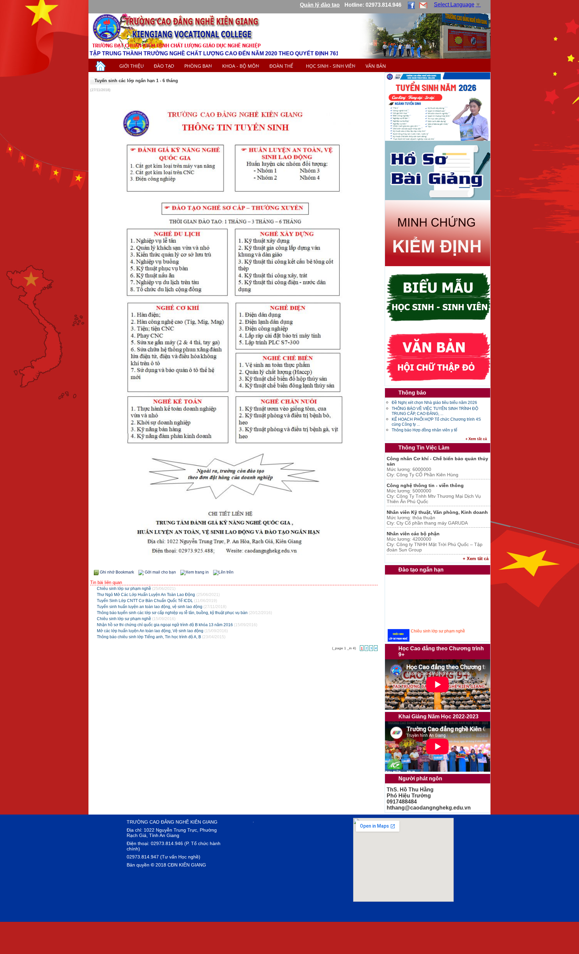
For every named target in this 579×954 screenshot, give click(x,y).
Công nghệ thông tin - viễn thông (425, 485)
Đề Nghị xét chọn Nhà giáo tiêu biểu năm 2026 (434, 402)
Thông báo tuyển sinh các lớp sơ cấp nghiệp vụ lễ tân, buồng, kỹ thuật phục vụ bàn (173, 612)
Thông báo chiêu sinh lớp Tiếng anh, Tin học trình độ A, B (149, 637)
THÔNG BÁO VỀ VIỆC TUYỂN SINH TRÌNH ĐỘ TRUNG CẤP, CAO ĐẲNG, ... (435, 411)
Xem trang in (197, 572)
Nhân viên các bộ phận (413, 533)
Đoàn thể (282, 66)
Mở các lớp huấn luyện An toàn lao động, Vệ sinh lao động (150, 631)
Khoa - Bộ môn (240, 66)
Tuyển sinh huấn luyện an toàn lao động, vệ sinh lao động (150, 606)
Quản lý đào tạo (320, 5)
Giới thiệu (131, 66)
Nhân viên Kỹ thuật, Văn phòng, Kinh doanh (437, 512)
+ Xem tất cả (476, 439)
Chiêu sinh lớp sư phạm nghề (124, 588)
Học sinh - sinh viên (331, 66)
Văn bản (376, 66)
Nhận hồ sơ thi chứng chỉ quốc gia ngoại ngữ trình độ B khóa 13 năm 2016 (165, 624)
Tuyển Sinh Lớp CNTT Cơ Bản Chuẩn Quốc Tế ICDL (145, 600)
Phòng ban (198, 66)
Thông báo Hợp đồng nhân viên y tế (424, 430)
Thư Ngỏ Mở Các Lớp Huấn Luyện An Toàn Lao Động (146, 594)
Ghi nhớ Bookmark (117, 572)
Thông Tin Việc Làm (423, 448)
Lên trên (226, 572)
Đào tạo (164, 66)
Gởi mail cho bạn (160, 572)
